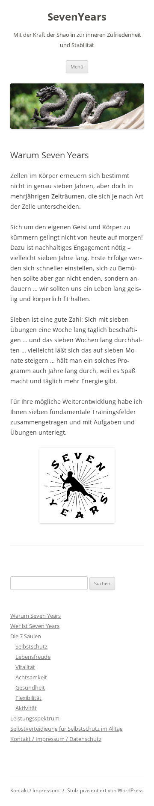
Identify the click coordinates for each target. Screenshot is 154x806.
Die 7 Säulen (25, 636)
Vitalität (25, 667)
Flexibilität (28, 698)
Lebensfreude (32, 657)
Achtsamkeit (31, 677)
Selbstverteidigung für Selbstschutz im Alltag (66, 728)
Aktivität (26, 708)
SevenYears (77, 17)
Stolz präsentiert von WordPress (105, 790)
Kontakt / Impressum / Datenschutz (55, 739)
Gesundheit (30, 687)
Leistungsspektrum (34, 718)
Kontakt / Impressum (34, 790)
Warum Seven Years (35, 615)
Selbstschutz (31, 646)
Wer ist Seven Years (34, 626)
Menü (77, 66)
